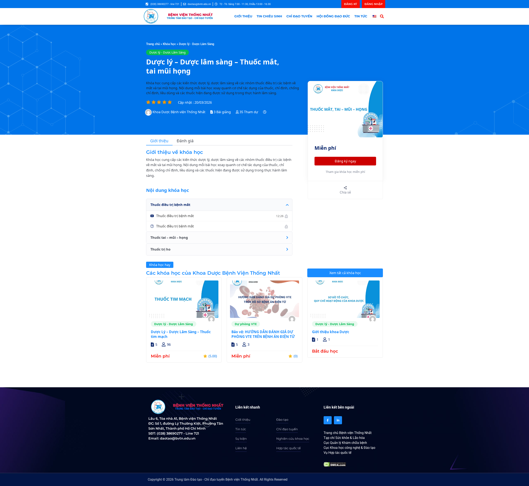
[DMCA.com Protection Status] (335, 464)
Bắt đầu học (325, 351)
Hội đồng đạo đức (333, 16)
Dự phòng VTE (246, 324)
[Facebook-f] (328, 420)
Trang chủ (153, 44)
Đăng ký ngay (345, 161)
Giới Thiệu (243, 16)
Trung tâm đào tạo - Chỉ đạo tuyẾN (190, 18)
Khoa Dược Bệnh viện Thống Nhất (179, 112)
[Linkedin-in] (338, 420)
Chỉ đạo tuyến (299, 16)
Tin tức (360, 16)
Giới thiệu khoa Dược (330, 331)
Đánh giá (185, 141)
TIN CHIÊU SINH (269, 16)
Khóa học (169, 44)
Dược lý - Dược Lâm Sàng (196, 44)
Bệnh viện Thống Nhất (190, 15)
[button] (382, 16)
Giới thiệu (159, 141)
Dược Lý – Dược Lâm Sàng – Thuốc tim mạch (181, 334)
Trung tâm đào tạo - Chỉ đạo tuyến (198, 408)
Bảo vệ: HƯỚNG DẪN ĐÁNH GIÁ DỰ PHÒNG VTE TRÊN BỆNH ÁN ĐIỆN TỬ (263, 334)
